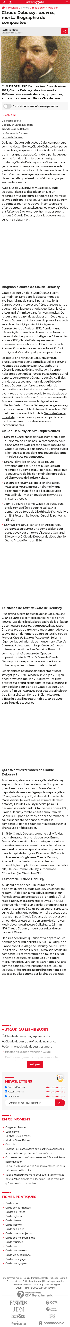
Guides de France (15, 1211)
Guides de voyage (15, 1259)
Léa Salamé (12, 1131)
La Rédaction (10, 30)
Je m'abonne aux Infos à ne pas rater (35, 106)
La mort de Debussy (12, 137)
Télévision (13, 1096)
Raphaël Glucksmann (18, 1136)
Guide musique (14, 1242)
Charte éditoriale (40, 1278)
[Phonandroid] (51, 1323)
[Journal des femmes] (18, 1303)
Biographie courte (11, 120)
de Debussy (15, 129)
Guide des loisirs (14, 1229)
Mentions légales (52, 1284)
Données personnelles (53, 1281)
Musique (13, 7)
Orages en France (15, 1127)
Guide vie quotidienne (18, 1255)
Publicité (54, 1278)
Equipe (27, 1278)
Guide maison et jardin (18, 1233)
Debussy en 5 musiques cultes (17, 124)
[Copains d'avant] (18, 1316)
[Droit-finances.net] (51, 1309)
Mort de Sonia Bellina (17, 1140)
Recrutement (35, 1281)
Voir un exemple (55, 1087)
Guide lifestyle (13, 1224)
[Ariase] (18, 1323)
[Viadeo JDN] (51, 1316)
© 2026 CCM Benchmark (43, 1288)
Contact (63, 1278)
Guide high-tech (14, 1216)
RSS (25, 1281)
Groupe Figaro (22, 1288)
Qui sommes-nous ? (12, 1278)
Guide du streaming (16, 1250)
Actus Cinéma (15, 1091)
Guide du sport (13, 1246)
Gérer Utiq (38, 1284)
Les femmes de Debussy (15, 133)
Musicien (53, 7)
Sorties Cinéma (16, 1087)
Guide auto (11, 1203)
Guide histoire (13, 1220)
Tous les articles (13, 1281)
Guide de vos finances (18, 1207)
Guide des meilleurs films (20, 1237)
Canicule (10, 1144)
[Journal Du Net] (18, 1309)
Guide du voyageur (16, 1263)
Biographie (38, 7)
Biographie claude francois (22, 1052)
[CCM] (51, 1303)
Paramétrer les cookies (20, 1284)
